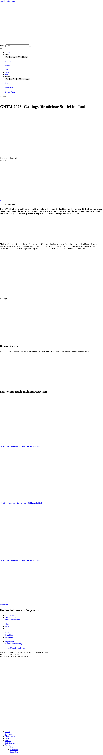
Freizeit (8, 741)
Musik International (12, 736)
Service (8, 745)
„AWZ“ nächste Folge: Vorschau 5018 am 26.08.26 (20, 560)
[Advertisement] (37, 229)
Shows (7, 738)
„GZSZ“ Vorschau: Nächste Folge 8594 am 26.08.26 (21, 503)
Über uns (13, 747)
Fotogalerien (10, 743)
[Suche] (30, 46)
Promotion (14, 752)
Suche (2, 46)
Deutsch (8, 734)
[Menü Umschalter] (1, 48)
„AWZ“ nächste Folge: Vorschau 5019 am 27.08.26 (20, 446)
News (7, 732)
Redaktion (14, 750)
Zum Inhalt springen (8, 1)
